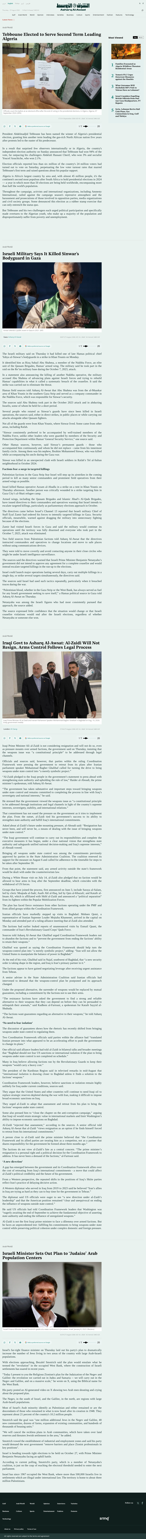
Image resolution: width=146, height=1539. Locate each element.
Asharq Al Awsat (14, 337)
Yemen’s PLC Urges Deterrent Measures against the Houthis (124, 77)
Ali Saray (13, 729)
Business (70, 15)
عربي (4, 3)
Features (119, 15)
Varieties (60, 15)
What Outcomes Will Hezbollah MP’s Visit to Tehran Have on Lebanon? (127, 88)
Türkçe (17, 3)
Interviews (50, 15)
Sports (87, 15)
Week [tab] (140, 37)
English (10, 3)
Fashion (110, 15)
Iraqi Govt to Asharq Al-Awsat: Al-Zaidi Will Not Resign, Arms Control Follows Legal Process (51, 20)
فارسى (28, 3)
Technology (129, 15)
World (32, 15)
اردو (22, 3)
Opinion (40, 15)
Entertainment (98, 15)
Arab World (22, 15)
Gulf (13, 15)
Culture (79, 15)
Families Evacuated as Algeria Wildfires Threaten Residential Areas (127, 66)
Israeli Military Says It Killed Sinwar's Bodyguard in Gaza (40, 256)
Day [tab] (135, 37)
